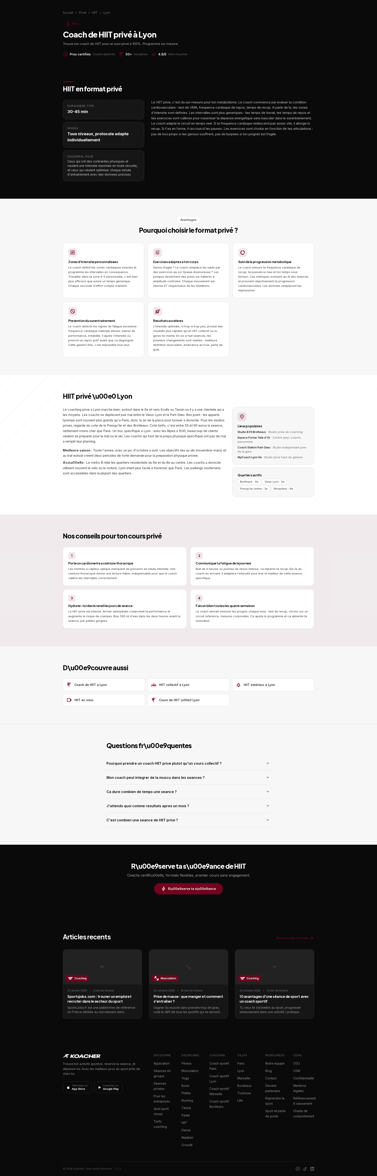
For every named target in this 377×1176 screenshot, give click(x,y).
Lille (240, 1100)
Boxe (185, 1085)
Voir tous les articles (295, 938)
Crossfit (187, 1145)
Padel (186, 1115)
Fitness (187, 1063)
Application (162, 1063)
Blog (268, 1071)
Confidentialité (303, 1078)
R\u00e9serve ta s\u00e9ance (188, 889)
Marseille (243, 1078)
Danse (186, 1130)
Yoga (185, 1078)
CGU (296, 1063)
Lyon (240, 1071)
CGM (296, 1071)
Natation (187, 1137)
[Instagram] (298, 1169)
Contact (270, 1078)
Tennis (186, 1108)
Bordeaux (244, 1085)
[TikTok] (305, 1169)
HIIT (184, 1123)
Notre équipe (274, 1063)
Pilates (186, 1093)
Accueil (68, 12)
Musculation (190, 1071)
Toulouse (244, 1093)
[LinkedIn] (312, 1169)
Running (187, 1100)
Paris (240, 1063)
